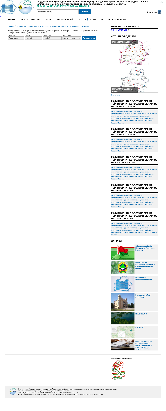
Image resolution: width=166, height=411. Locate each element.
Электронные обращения (113, 19)
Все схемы (115, 95)
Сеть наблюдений (64, 19)
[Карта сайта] (161, 2)
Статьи (47, 19)
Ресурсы (81, 19)
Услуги (92, 19)
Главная (10, 19)
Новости (23, 19)
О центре (36, 19)
